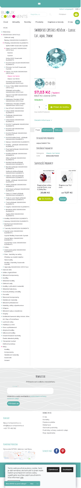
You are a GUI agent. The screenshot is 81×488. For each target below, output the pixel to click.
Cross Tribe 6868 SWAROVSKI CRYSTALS (17, 86)
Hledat (50, 14)
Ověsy (6, 247)
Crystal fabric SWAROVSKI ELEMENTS (13, 239)
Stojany (5, 313)
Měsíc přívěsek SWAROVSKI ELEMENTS (16, 159)
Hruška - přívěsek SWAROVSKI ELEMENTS (17, 145)
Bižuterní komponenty (11, 275)
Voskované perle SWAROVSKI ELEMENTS (15, 250)
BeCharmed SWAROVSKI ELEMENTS (13, 224)
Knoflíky (5, 278)
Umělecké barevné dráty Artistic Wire (16, 316)
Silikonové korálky (9, 333)
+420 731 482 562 (9, 428)
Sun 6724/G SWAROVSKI (15, 108)
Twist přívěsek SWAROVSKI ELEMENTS (16, 203)
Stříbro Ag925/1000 (10, 272)
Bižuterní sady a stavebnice (12, 311)
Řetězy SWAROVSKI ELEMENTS (15, 40)
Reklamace (47, 425)
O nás (45, 417)
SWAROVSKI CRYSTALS (11, 34)
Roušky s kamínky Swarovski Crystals (14, 263)
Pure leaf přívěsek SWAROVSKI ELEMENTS (17, 150)
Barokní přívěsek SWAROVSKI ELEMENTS (16, 167)
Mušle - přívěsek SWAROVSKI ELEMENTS (16, 181)
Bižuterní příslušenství (10, 303)
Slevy (4, 346)
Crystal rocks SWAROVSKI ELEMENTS (13, 232)
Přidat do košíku (61, 107)
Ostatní (6, 360)
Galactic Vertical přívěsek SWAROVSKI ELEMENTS (15, 176)
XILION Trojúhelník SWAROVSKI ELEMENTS (17, 125)
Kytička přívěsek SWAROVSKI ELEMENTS (16, 154)
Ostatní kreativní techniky (12, 335)
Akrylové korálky (8, 330)
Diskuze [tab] (58, 130)
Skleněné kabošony (10, 289)
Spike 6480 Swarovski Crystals (17, 45)
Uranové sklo (7, 270)
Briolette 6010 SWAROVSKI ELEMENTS (16, 210)
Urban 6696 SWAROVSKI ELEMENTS (15, 111)
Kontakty (46, 420)
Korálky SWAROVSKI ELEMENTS (16, 218)
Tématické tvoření (9, 341)
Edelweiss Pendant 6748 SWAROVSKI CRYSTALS (15, 100)
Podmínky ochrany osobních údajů (55, 430)
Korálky (6, 349)
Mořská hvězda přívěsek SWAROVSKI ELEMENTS (15, 163)
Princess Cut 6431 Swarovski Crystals (16, 68)
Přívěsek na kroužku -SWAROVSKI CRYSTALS (14, 91)
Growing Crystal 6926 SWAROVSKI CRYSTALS (14, 82)
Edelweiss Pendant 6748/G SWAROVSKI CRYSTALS (15, 104)
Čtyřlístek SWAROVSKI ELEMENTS (14, 116)
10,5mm (10, 53)
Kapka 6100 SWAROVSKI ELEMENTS (15, 214)
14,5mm (10, 55)
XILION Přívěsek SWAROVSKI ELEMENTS (16, 134)
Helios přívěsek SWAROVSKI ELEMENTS (16, 185)
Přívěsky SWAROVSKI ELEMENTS (16, 43)
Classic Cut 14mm (13, 76)
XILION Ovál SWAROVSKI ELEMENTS (15, 129)
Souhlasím (67, 470)
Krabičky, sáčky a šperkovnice (13, 305)
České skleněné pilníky (11, 338)
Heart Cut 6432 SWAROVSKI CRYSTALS (16, 49)
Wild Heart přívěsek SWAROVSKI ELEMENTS (18, 190)
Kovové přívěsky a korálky (12, 292)
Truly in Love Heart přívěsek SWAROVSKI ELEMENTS (16, 198)
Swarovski (7, 357)
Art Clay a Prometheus (11, 319)
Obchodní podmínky (50, 428)
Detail (63, 199)
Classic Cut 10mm (13, 79)
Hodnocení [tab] (47, 130)
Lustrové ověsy (8, 322)
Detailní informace (42, 120)
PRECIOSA (6, 32)
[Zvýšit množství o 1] (46, 105)
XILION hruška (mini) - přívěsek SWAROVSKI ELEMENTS (16, 138)
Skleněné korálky (9, 281)
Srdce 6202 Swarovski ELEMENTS (14, 59)
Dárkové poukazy (9, 344)
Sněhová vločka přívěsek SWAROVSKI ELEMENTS (15, 172)
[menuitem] (5, 22)
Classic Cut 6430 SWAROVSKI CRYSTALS (16, 72)
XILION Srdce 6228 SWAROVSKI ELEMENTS (17, 63)
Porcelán (6, 294)
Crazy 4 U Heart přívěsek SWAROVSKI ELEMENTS (15, 194)
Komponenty (9, 352)
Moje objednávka (49, 433)
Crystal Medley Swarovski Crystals (16, 235)
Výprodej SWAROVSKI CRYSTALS (16, 267)
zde (21, 477)
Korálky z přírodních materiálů (13, 286)
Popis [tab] (37, 130)
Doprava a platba (49, 422)
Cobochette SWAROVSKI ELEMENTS (15, 120)
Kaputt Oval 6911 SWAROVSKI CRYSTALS (16, 95)
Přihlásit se (13, 403)
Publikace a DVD (9, 324)
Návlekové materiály (10, 300)
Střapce (5, 308)
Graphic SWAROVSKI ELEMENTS (17, 207)
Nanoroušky (8, 260)
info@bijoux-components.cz (13, 426)
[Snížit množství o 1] (46, 108)
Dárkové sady (9, 37)
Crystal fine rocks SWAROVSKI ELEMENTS (15, 243)
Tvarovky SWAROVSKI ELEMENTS (16, 228)
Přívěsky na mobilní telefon (13, 257)
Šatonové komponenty (11, 297)
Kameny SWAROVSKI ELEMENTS (16, 221)
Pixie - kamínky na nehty (13, 254)
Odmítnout (53, 470)
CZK (77, 9)
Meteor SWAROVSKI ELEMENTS (17, 142)
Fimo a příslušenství (10, 327)
